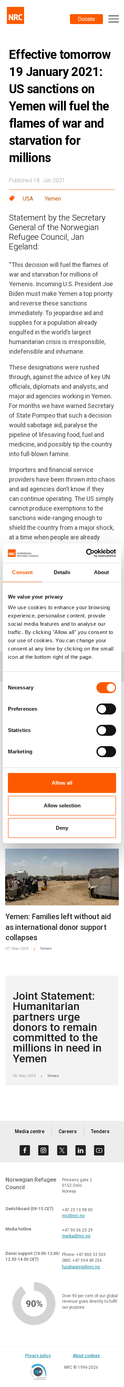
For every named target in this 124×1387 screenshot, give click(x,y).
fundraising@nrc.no (81, 1267)
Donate (86, 19)
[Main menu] (113, 19)
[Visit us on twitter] (62, 1150)
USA (28, 198)
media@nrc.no (76, 1236)
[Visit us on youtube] (99, 1150)
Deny (62, 828)
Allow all (62, 783)
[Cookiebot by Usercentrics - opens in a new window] (87, 553)
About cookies (86, 1355)
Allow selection (62, 805)
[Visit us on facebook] (25, 1150)
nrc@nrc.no (73, 1215)
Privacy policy (38, 1355)
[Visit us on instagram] (43, 1150)
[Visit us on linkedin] (80, 1150)
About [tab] (101, 572)
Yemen (53, 198)
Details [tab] (62, 572)
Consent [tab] (22, 572)
